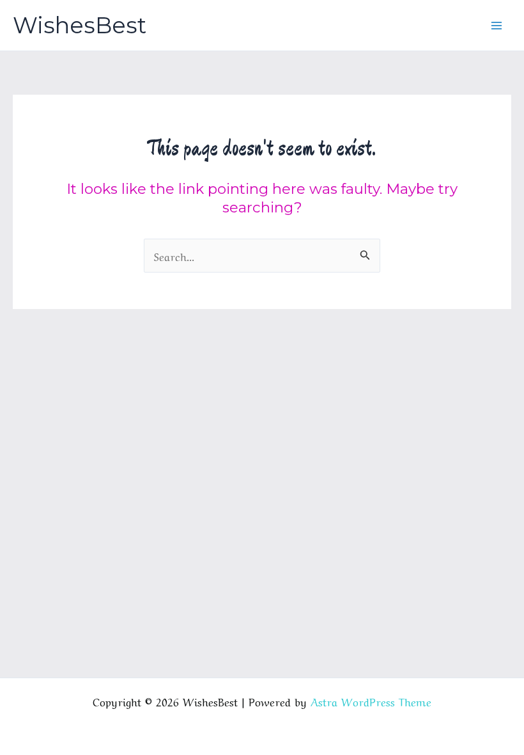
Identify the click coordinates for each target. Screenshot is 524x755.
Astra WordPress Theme (371, 701)
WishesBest (79, 25)
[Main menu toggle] (497, 25)
